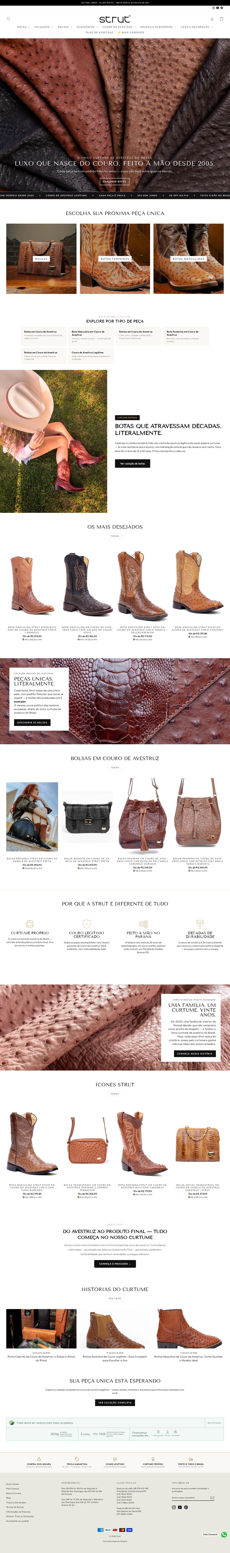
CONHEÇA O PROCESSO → (115, 1263)
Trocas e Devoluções (16, 1502)
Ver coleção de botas (132, 463)
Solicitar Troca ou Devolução (20, 1516)
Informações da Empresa (18, 1511)
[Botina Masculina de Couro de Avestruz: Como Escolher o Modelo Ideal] (188, 1328)
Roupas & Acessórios (157, 27)
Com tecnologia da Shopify (115, 1541)
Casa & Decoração (195, 27)
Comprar (32, 621)
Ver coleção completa (115, 1402)
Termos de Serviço (15, 1507)
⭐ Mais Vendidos (131, 32)
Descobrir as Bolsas (32, 722)
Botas (22, 27)
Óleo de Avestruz (99, 32)
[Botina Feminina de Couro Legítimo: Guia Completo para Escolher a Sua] (115, 1328)
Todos (115, 536)
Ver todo (115, 1298)
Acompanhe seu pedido (17, 1521)
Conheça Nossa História (195, 1053)
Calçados (43, 27)
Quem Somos (12, 1484)
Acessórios (86, 27)
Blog (8, 1498)
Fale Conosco (12, 1488)
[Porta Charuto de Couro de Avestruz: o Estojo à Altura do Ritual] (41, 1328)
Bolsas (64, 27)
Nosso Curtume (13, 1493)
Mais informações (214, 1423)
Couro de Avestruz (117, 27)
